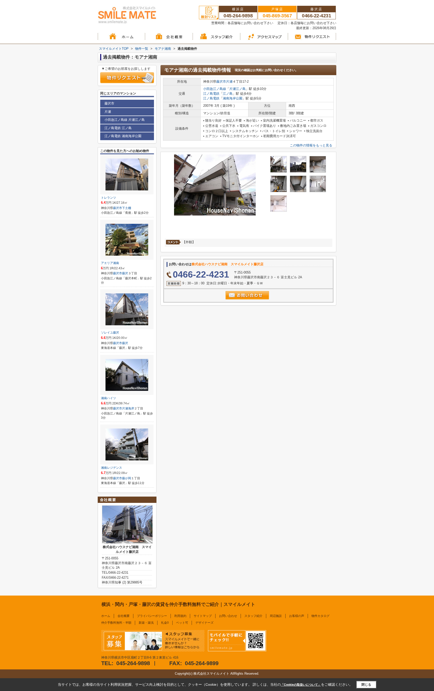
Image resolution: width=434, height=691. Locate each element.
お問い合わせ (228, 616)
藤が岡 (126, 478)
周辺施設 (276, 616)
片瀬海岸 (128, 408)
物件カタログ (320, 616)
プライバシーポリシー (152, 616)
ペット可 (182, 622)
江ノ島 (228, 93)
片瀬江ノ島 (237, 89)
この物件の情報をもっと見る (311, 145)
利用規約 (180, 616)
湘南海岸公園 (232, 98)
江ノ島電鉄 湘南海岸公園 (122, 136)
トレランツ (108, 197)
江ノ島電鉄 (211, 93)
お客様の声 (296, 616)
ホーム (105, 616)
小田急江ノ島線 (214, 89)
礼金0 (165, 622)
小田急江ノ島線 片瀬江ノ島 (124, 120)
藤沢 (125, 273)
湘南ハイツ (108, 398)
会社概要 (124, 616)
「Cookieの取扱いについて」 (301, 684)
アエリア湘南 (110, 263)
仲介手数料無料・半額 (116, 622)
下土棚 (126, 208)
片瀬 (229, 81)
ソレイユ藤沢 (110, 332)
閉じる (366, 684)
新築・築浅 (146, 622)
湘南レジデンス (111, 467)
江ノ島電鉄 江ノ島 (118, 128)
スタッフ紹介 (253, 616)
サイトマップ (203, 616)
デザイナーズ (204, 622)
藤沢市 (221, 81)
